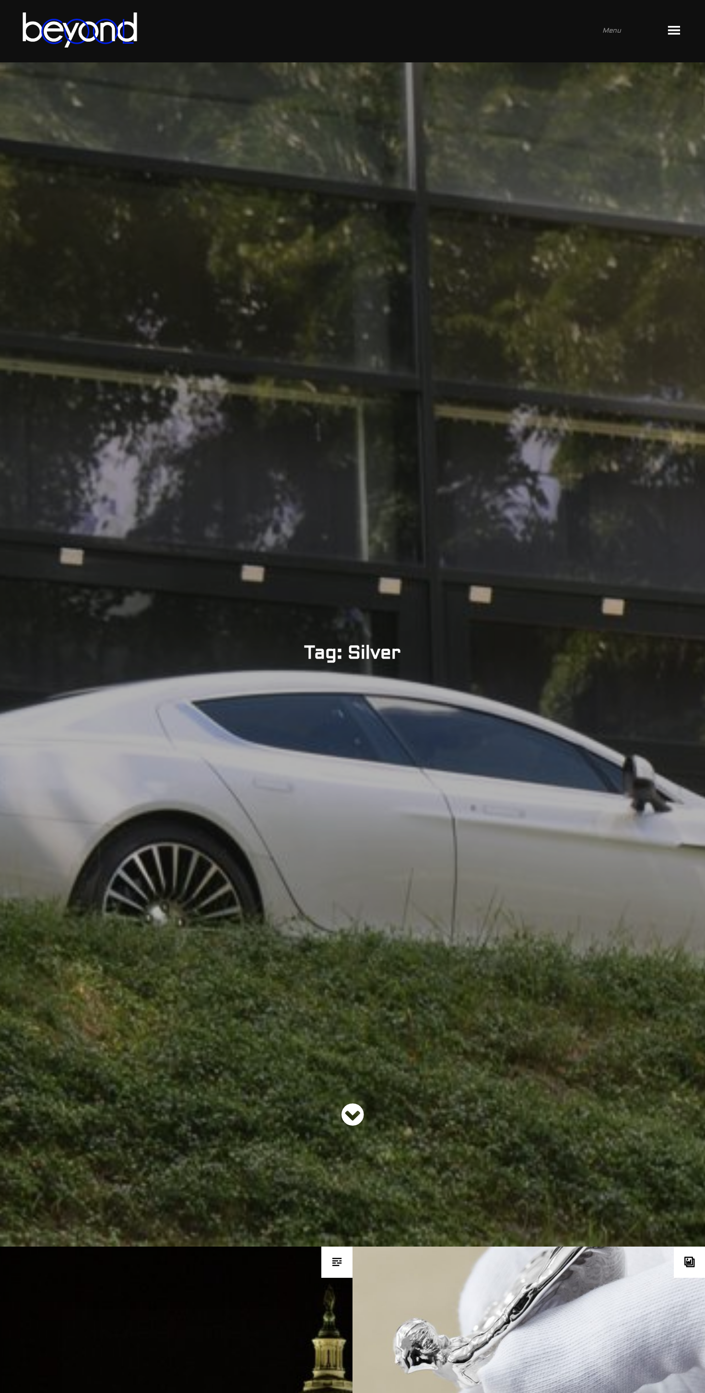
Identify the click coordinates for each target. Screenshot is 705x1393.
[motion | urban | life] (339, 31)
